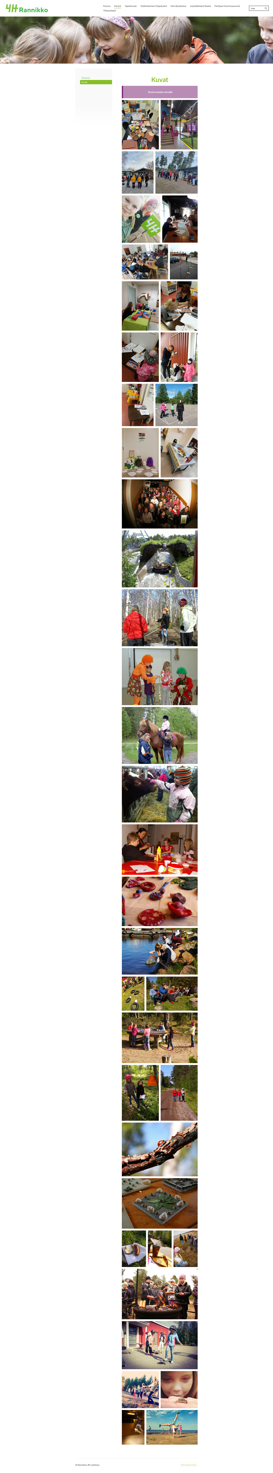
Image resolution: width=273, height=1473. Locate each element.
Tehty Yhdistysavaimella (188, 1465)
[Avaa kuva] (140, 124)
